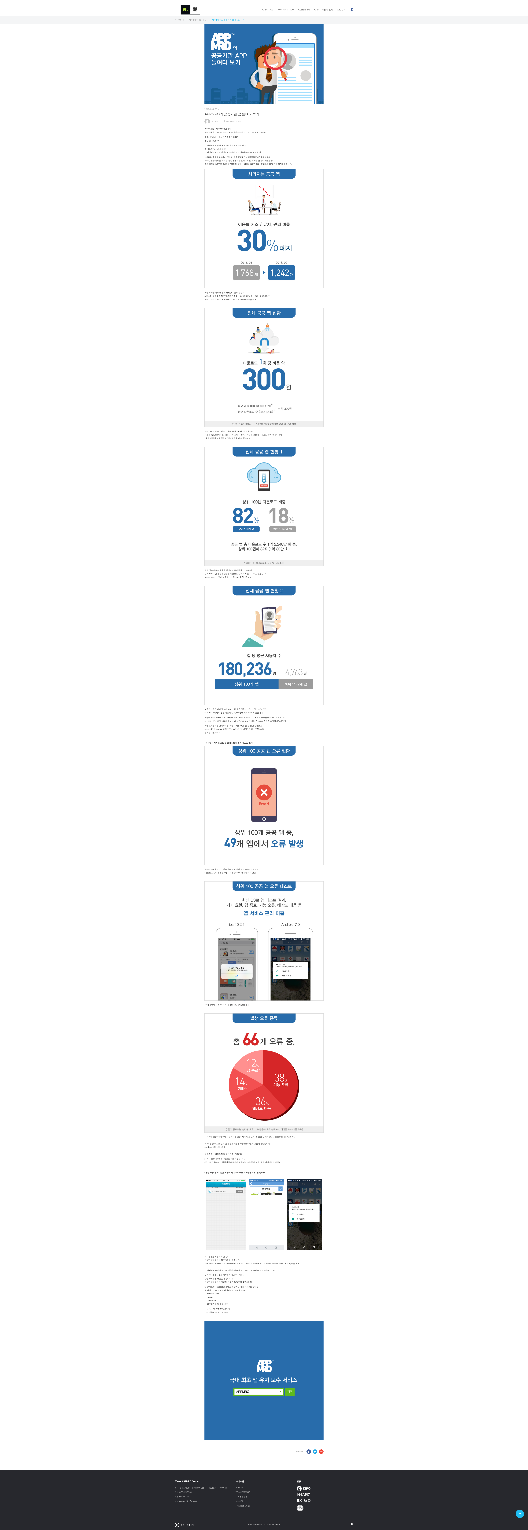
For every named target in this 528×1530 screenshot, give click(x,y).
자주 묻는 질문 (241, 1496)
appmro (217, 121)
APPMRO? (240, 1487)
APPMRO (179, 20)
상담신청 (239, 1501)
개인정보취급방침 (243, 1506)
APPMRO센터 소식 (198, 20)
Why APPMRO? (243, 1492)
